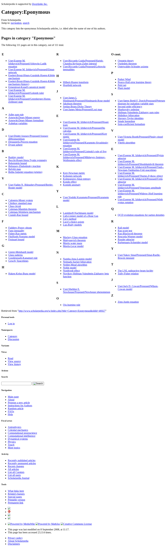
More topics (14, 447)
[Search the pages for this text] (38, 383)
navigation (16, 23)
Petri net (122, 85)
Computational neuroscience (22, 433)
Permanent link (15, 502)
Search (4, 377)
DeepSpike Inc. (40, 4)
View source (14, 361)
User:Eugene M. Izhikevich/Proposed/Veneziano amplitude (139, 186)
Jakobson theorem (72, 103)
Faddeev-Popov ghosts (20, 227)
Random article (15, 408)
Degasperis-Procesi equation (23, 141)
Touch (11, 444)
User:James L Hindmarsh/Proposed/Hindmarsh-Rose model (86, 99)
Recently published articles (21, 460)
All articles (13, 469)
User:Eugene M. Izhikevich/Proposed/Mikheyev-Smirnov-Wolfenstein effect (84, 157)
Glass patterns (15, 255)
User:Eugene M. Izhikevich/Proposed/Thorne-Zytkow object (140, 174)
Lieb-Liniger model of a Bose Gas (80, 216)
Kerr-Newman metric (74, 173)
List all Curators (16, 472)
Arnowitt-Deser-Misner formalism (25, 120)
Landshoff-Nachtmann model (78, 213)
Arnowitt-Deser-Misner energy (24, 117)
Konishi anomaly (72, 184)
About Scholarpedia (18, 541)
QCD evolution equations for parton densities (141, 215)
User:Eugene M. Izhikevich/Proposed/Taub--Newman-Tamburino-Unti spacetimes (141, 168)
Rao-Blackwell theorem (130, 233)
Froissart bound (16, 239)
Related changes (16, 493)
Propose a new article (19, 402)
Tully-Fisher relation (128, 273)
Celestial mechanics (18, 430)
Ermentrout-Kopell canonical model (26, 87)
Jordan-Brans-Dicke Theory (77, 106)
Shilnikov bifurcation (128, 115)
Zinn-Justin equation (128, 301)
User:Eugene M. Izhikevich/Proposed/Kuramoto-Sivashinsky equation (85, 142)
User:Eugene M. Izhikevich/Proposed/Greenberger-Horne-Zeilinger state (29, 99)
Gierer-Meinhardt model (20, 252)
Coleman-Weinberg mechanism (24, 212)
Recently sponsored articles (22, 463)
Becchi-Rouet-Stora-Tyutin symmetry (27, 160)
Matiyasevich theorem (74, 240)
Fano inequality (16, 230)
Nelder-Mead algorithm (75, 264)
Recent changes (16, 466)
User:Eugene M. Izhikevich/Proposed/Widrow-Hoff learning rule (140, 193)
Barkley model (15, 157)
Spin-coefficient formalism (131, 124)
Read (10, 358)
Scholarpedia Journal (18, 478)
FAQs (11, 411)
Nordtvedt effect (71, 270)
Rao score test (125, 230)
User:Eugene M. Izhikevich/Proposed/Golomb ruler (26, 91)
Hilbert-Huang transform (75, 82)
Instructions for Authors (20, 405)
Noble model (69, 267)
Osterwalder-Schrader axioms (133, 66)
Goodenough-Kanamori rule (23, 258)
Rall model (123, 227)
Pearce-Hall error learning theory (135, 82)
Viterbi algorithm (126, 142)
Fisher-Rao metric (17, 233)
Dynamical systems (18, 438)
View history (14, 364)
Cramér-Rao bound (18, 215)
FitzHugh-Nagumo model (21, 236)
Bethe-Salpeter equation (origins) (25, 172)
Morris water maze (72, 243)
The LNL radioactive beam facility (135, 270)
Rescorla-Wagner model (130, 236)
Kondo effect (69, 181)
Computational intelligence (21, 436)
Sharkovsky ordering (128, 109)
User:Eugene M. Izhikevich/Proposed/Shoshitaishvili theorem (140, 163)
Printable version (16, 499)
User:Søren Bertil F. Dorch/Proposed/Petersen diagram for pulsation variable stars (141, 102)
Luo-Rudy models (72, 224)
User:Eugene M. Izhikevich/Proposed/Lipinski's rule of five (84, 150)
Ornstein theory (126, 60)
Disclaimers (14, 543)
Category (12, 336)
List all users (14, 475)
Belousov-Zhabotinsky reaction (24, 166)
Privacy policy (15, 538)
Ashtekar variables (17, 123)
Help (10, 414)
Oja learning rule (71, 304)
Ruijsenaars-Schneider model (133, 242)
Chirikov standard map (20, 203)
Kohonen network (72, 176)
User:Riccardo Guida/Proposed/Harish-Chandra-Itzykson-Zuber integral (83, 62)
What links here (16, 491)
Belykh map (14, 169)
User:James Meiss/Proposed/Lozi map (82, 109)
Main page (13, 396)
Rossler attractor (126, 239)
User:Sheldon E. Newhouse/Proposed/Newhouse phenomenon (86, 290)
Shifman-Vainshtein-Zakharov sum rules (138, 112)
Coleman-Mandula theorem (22, 209)
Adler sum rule (16, 114)
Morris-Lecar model (73, 246)
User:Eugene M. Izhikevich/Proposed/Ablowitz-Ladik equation (27, 63)
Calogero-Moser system (20, 200)
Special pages (15, 496)
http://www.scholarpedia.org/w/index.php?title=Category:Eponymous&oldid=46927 (62, 310)
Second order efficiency (130, 106)
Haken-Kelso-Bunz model (21, 273)
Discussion (13, 339)
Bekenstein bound (17, 163)
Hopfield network (72, 85)
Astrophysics (14, 427)
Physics (12, 441)
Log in (11, 323)
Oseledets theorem (127, 63)
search (26, 23)
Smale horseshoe (126, 121)
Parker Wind (124, 79)
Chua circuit (14, 206)
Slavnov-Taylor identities (131, 118)
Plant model (124, 88)
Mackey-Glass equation (75, 237)
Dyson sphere (15, 144)
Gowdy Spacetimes (18, 260)
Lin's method (69, 219)
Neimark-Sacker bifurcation (77, 261)
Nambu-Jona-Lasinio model (77, 259)
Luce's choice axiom (73, 221)
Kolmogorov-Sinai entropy (77, 178)
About (11, 399)
